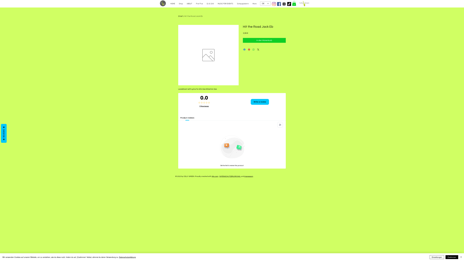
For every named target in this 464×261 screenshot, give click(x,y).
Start (180, 16)
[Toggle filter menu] (280, 125)
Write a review (260, 102)
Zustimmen (452, 257)
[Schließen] (461, 257)
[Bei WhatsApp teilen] (253, 49)
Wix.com (215, 176)
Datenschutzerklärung (127, 257)
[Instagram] (274, 4)
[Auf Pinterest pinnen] (249, 49)
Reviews (3, 133)
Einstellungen (437, 257)
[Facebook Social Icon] (279, 4)
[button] (294, 3)
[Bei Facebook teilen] (244, 49)
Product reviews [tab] (187, 118)
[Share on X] (258, 49)
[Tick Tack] (289, 4)
